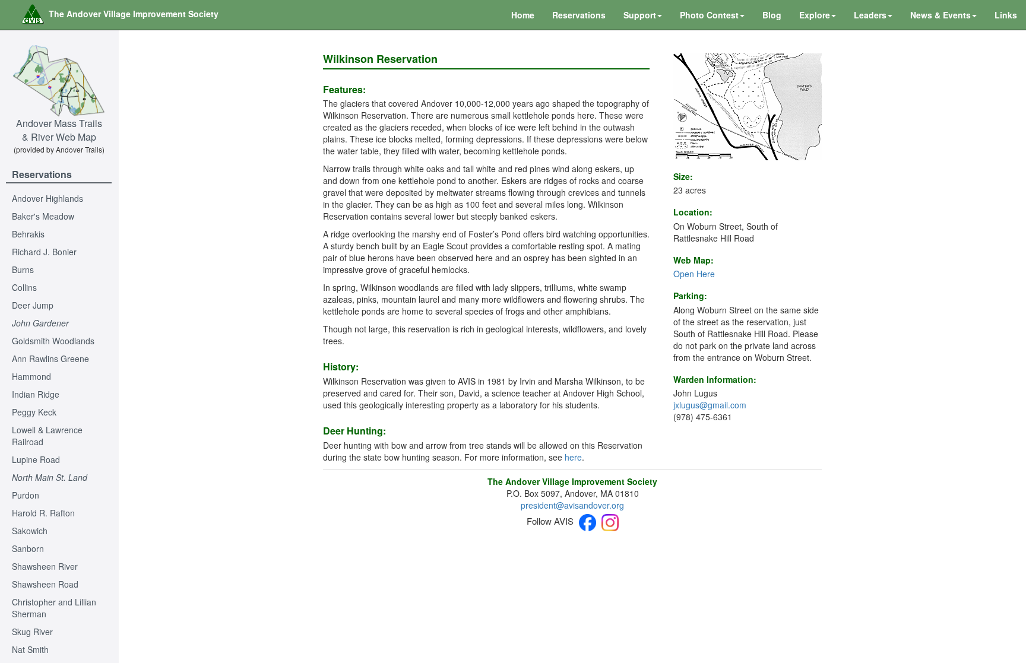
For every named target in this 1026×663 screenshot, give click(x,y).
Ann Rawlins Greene (50, 358)
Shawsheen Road (45, 584)
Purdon (25, 495)
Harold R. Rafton (43, 513)
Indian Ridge (35, 394)
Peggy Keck (34, 412)
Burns (23, 269)
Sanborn (28, 548)
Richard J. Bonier (44, 252)
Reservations (579, 15)
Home (522, 15)
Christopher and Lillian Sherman (54, 608)
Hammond (31, 376)
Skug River (32, 631)
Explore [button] (814, 15)
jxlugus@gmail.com (709, 405)
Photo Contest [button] (709, 15)
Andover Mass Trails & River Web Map (59, 130)
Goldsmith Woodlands (53, 341)
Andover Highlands (47, 198)
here (573, 457)
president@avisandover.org (572, 505)
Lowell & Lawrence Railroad (47, 436)
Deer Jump (32, 305)
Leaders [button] (870, 15)
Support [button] (639, 15)
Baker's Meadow (43, 216)
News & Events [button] (940, 15)
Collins (24, 287)
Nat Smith (30, 649)
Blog (771, 15)
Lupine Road (36, 459)
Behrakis (28, 234)
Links (1006, 15)
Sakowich (30, 531)
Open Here (694, 274)
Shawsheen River (45, 566)
